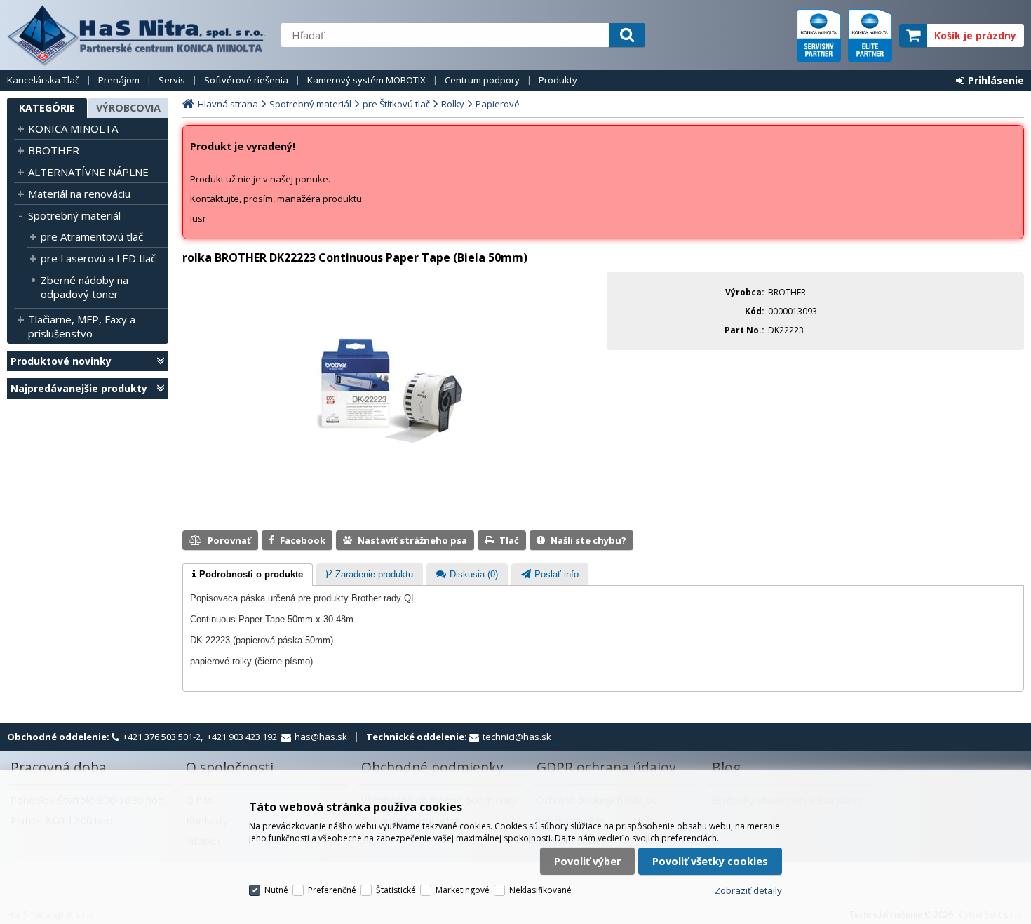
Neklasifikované (540, 890)
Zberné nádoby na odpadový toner (84, 287)
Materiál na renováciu (79, 194)
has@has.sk (321, 736)
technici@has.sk (517, 736)
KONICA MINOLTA (73, 128)
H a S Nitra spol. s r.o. (137, 35)
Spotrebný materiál (74, 215)
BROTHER (53, 150)
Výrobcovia (128, 107)
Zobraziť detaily (748, 890)
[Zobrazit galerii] (391, 462)
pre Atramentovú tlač (92, 236)
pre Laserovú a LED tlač (98, 258)
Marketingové (463, 890)
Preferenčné (332, 890)
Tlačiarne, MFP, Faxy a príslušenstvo (81, 326)
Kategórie (47, 107)
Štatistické (396, 890)
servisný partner (819, 35)
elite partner (870, 35)
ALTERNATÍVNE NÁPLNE (88, 172)
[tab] (247, 574)
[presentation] (247, 574)
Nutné (276, 890)
